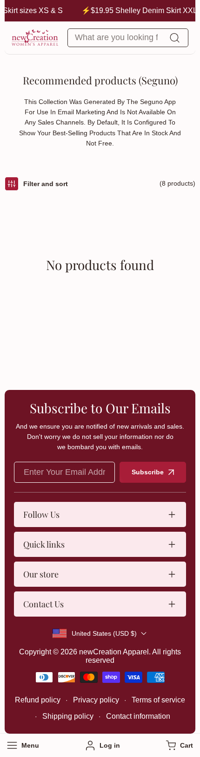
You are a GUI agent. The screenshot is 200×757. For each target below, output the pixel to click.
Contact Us (43, 604)
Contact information (138, 716)
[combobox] (127, 37)
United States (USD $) (104, 633)
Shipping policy (67, 716)
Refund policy (37, 700)
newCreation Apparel (114, 652)
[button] (178, 745)
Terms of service (158, 700)
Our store (41, 574)
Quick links (44, 544)
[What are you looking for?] (174, 37)
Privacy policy (96, 700)
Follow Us (41, 514)
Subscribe (148, 472)
